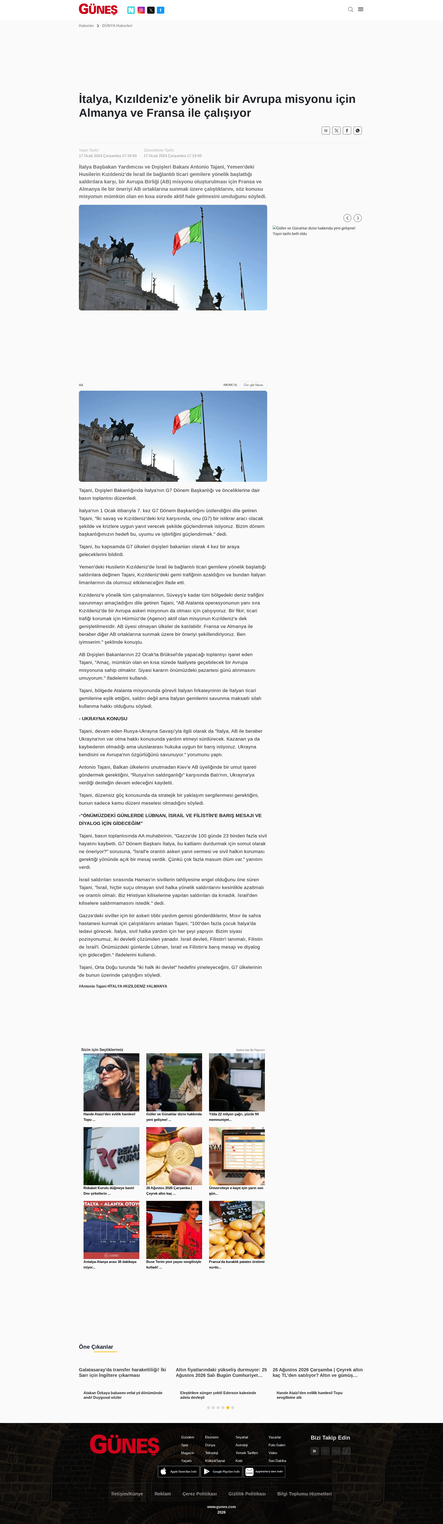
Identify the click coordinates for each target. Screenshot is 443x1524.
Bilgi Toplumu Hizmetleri (304, 1493)
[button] (347, 218)
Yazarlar (275, 1437)
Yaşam (186, 1461)
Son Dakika (277, 1461)
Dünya (210, 1445)
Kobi (239, 1461)
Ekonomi (212, 1437)
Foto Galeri (277, 1445)
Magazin (187, 1453)
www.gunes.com (221, 1507)
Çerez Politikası (200, 1493)
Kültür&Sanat (215, 1461)
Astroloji (242, 1445)
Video (273, 1453)
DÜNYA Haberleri (117, 26)
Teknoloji (211, 1453)
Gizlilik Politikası (247, 1493)
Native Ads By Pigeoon (250, 1050)
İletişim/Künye (127, 1493)
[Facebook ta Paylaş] (347, 130)
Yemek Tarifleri (247, 1453)
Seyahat (242, 1437)
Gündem (187, 1437)
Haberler (86, 26)
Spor (184, 1445)
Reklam (163, 1493)
